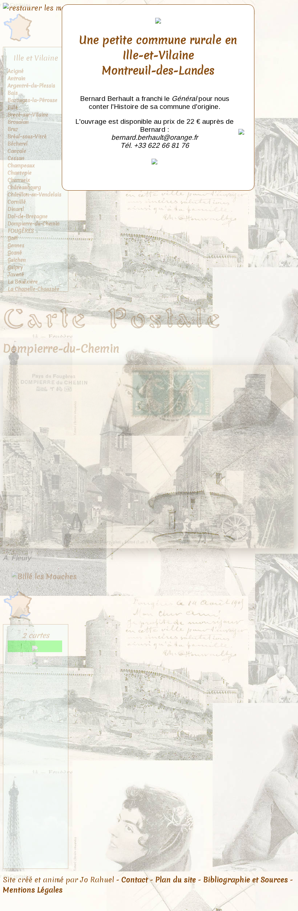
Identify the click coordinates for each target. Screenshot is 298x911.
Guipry (15, 267)
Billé (13, 107)
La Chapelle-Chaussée (33, 289)
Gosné (15, 252)
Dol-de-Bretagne (28, 216)
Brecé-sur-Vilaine (28, 114)
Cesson (16, 158)
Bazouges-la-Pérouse (32, 100)
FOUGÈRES (21, 231)
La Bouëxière (23, 281)
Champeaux (21, 165)
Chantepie (20, 172)
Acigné (16, 71)
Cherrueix (19, 180)
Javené (16, 274)
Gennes (16, 245)
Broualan (18, 122)
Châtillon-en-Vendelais (34, 194)
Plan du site (175, 880)
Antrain (16, 78)
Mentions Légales (33, 890)
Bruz (13, 129)
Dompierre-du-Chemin (34, 223)
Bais (13, 93)
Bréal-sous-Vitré (27, 136)
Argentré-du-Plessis (31, 85)
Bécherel (18, 143)
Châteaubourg (24, 187)
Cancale (17, 151)
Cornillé (17, 202)
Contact (134, 880)
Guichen (17, 260)
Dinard (16, 209)
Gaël (13, 238)
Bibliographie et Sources (245, 880)
